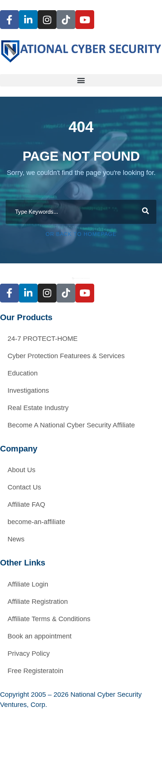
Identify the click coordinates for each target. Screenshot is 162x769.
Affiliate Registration (38, 601)
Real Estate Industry (38, 408)
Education (23, 373)
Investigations (28, 390)
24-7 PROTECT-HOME (43, 338)
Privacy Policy (29, 653)
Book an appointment (40, 636)
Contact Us (24, 487)
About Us (21, 470)
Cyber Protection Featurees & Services (66, 356)
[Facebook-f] (9, 19)
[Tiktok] (66, 19)
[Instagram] (47, 19)
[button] (81, 80)
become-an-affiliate (36, 522)
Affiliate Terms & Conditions (49, 619)
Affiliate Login (28, 584)
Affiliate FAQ (26, 504)
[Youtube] (84, 19)
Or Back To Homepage (81, 234)
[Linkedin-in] (28, 19)
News (16, 539)
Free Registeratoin (35, 671)
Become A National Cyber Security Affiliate (71, 425)
